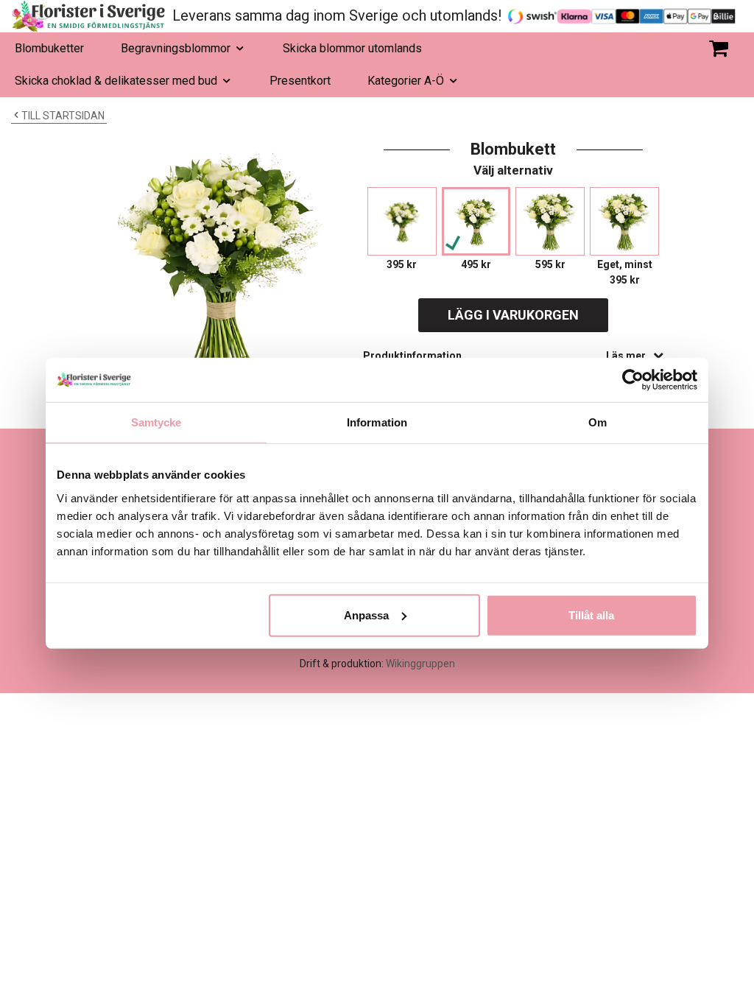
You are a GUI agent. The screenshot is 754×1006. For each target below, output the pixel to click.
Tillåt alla (591, 614)
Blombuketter (49, 48)
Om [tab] (597, 422)
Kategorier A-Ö (405, 81)
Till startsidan (63, 116)
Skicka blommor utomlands (352, 48)
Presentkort (300, 81)
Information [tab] (377, 422)
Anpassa (366, 614)
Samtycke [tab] (156, 422)
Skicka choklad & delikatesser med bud (116, 81)
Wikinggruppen (420, 663)
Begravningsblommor (175, 48)
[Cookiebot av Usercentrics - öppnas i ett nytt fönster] (632, 380)
